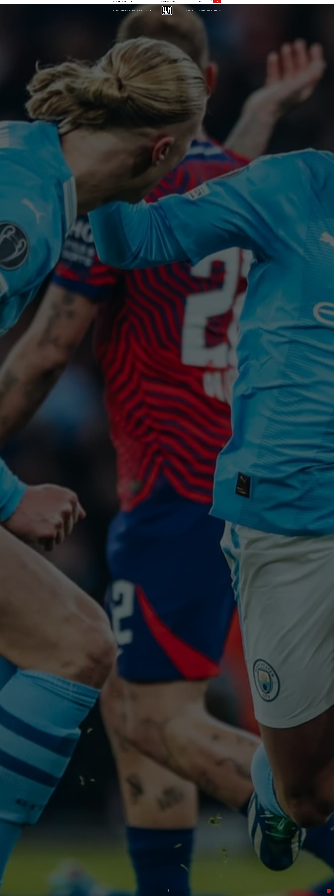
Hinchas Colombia (167, 518)
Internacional (167, 496)
